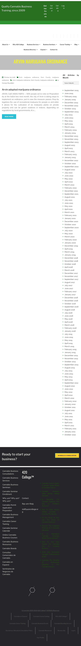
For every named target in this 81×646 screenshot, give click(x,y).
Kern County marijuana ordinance (42, 80)
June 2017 (69, 288)
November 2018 (71, 261)
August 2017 (70, 282)
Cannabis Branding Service (62, 623)
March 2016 (69, 325)
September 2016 (71, 307)
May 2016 (69, 319)
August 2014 (70, 368)
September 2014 (71, 365)
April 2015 (69, 343)
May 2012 (68, 392)
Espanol (43, 49)
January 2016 (70, 331)
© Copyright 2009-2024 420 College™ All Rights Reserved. (40, 610)
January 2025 (70, 99)
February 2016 (71, 328)
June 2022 (69, 176)
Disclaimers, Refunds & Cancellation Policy (19, 630)
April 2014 (69, 380)
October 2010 (70, 435)
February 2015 (70, 349)
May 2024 (69, 121)
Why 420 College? (61, 616)
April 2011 (68, 422)
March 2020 (69, 237)
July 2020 (69, 231)
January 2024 (70, 133)
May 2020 (69, 234)
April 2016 (69, 322)
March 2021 (69, 212)
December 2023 (71, 136)
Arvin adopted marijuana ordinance (21, 89)
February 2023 (71, 154)
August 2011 (70, 410)
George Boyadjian (8, 83)
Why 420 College (18, 44)
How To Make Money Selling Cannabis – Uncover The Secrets (50, 512)
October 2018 (70, 264)
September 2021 (71, 194)
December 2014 (71, 355)
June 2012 (69, 389)
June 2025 (69, 93)
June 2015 (69, 337)
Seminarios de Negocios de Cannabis (8, 571)
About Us (5, 44)
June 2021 (69, 203)
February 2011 (70, 429)
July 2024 (69, 115)
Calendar (51, 8)
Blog (75, 44)
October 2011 (70, 407)
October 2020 (70, 224)
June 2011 (69, 416)
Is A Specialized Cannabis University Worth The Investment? (50, 536)
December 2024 (71, 103)
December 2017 (71, 273)
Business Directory (30, 49)
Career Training (65, 44)
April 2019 (69, 249)
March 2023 (69, 151)
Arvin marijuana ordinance (29, 77)
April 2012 (69, 395)
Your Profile (40, 637)
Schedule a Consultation (67, 455)
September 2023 (72, 142)
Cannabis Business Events (40, 623)
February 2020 (71, 240)
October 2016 (70, 304)
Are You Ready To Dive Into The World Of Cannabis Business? (50, 520)
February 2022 (71, 188)
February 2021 (70, 215)
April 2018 (69, 267)
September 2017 (71, 279)
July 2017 (68, 285)
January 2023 (70, 157)
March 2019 (69, 252)
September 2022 (72, 167)
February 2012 (70, 401)
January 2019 (70, 255)
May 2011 (68, 419)
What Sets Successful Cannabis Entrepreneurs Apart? (50, 554)
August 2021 (70, 197)
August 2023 (70, 145)
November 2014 (71, 359)
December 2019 (71, 246)
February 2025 (71, 96)
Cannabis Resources (45, 630)
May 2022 (69, 179)
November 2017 (71, 276)
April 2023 (69, 148)
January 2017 (70, 295)
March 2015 (69, 346)
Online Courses (45, 11)
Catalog (57, 8)
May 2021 (68, 206)
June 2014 (69, 374)
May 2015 (68, 340)
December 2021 (71, 191)
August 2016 (70, 310)
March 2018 (69, 270)
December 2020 (71, 221)
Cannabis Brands (9, 548)
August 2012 (70, 386)
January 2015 (70, 352)
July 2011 (68, 413)
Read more (9, 116)
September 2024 (72, 112)
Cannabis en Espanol (20, 616)
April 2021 (69, 209)
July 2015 (68, 334)
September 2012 (71, 383)
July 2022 (69, 173)
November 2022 (71, 160)
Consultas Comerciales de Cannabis (9, 555)
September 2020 (72, 227)
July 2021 (68, 200)
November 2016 (71, 301)
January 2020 (70, 243)
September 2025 (72, 90)
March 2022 (69, 185)
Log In (73, 630)
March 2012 (69, 398)
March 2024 (69, 127)
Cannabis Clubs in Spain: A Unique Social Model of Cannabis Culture (50, 485)
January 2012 (70, 404)
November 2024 (71, 106)
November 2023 (71, 139)
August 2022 (70, 170)
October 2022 (70, 163)
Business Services (33, 44)
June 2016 (69, 316)
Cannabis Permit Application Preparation (9, 508)
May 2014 (68, 377)
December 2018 (71, 258)
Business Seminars (49, 44)
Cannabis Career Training (17, 623)
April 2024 (69, 124)
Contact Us (53, 49)
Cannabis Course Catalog (41, 616)
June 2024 (69, 118)
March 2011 (69, 426)
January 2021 (70, 218)
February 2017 (70, 291)
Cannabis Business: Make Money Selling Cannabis (50, 493)
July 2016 (68, 313)
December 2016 (71, 298)
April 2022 (69, 182)
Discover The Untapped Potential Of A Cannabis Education (50, 528)
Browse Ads (61, 630)
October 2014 (70, 362)
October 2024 (70, 109)
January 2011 (70, 432)
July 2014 (68, 371)
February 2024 (71, 130)
